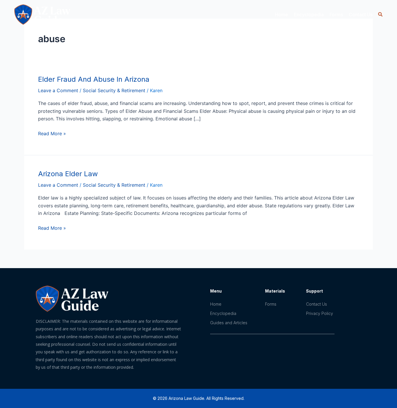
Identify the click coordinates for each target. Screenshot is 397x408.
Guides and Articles (228, 322)
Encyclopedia (223, 313)
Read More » (52, 133)
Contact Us (361, 14)
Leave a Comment (58, 90)
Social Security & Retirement (114, 90)
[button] (380, 14)
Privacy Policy (319, 313)
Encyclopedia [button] (309, 14)
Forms (336, 14)
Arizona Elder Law (68, 174)
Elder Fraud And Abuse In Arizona (93, 79)
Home (281, 14)
